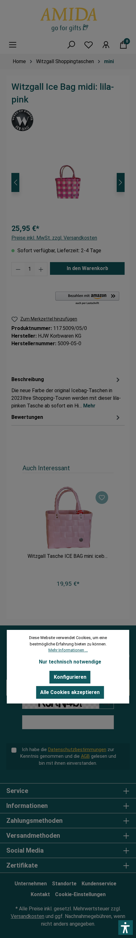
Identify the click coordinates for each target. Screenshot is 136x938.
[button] (125, 927)
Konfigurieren (70, 677)
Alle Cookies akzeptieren (70, 692)
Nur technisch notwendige (70, 662)
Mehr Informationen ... (68, 650)
